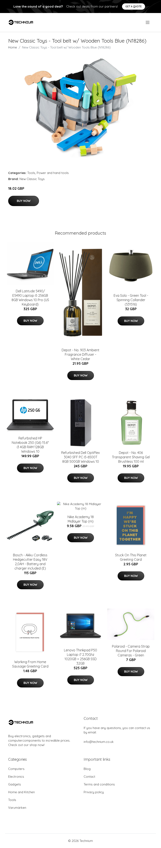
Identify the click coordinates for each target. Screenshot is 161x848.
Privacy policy (94, 792)
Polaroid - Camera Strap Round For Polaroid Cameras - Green (131, 650)
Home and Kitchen (21, 792)
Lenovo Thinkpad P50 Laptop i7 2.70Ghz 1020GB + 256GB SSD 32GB (80, 656)
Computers (16, 769)
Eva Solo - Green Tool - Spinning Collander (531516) (131, 299)
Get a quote (133, 6)
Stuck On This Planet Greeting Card (131, 557)
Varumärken (17, 808)
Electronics (16, 777)
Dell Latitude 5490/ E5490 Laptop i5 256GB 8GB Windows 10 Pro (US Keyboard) (30, 297)
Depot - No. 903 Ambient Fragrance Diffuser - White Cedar (80, 354)
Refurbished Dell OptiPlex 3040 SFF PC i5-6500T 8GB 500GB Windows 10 (80, 457)
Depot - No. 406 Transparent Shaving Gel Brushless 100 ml (131, 457)
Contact (89, 777)
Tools (31, 173)
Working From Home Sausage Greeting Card (30, 664)
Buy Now (23, 201)
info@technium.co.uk (99, 742)
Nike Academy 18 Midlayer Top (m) (81, 519)
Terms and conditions (99, 784)
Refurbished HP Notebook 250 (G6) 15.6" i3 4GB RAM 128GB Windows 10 (30, 444)
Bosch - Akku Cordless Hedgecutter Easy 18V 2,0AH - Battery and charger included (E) (30, 561)
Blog (87, 769)
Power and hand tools (53, 173)
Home (12, 47)
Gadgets (14, 784)
